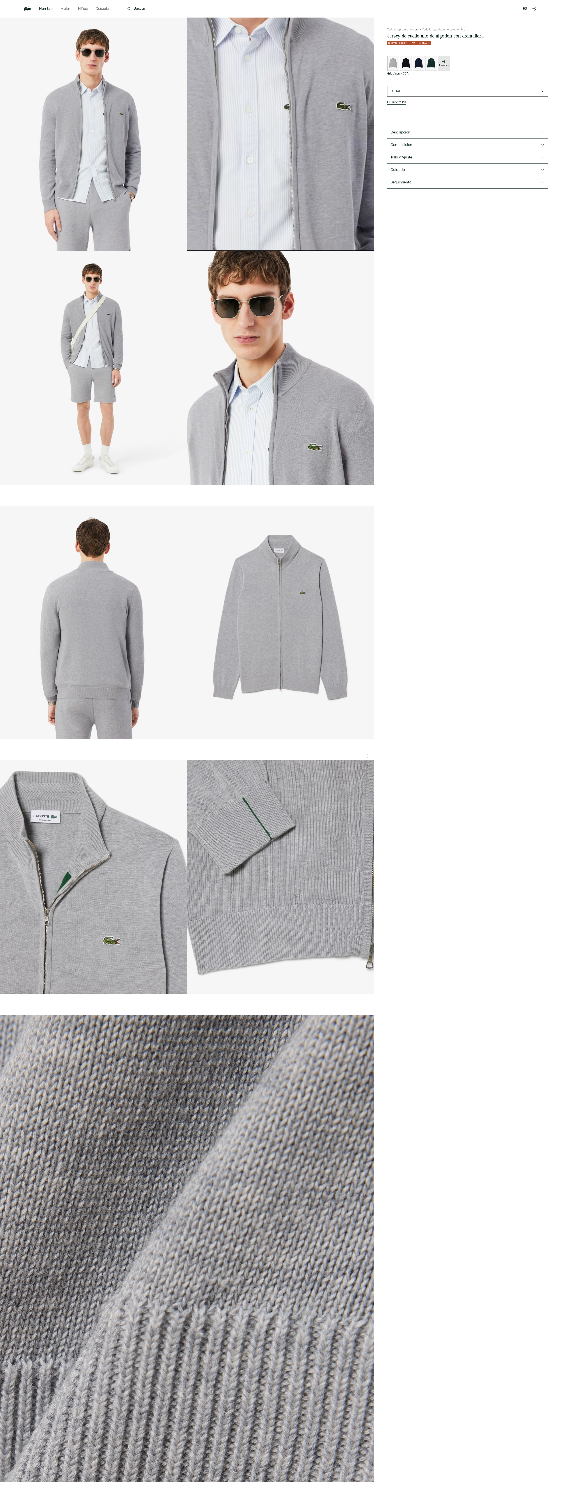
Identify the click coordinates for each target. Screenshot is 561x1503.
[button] (534, 8)
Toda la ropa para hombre (403, 29)
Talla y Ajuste (401, 157)
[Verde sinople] (431, 63)
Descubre (104, 9)
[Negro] (406, 63)
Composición (401, 145)
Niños (83, 9)
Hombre (46, 9)
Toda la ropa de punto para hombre (444, 29)
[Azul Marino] (418, 63)
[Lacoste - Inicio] (27, 8)
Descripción (400, 132)
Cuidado (398, 170)
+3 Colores (444, 63)
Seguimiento (401, 182)
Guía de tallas (396, 102)
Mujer (65, 9)
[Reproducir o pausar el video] (195, 244)
